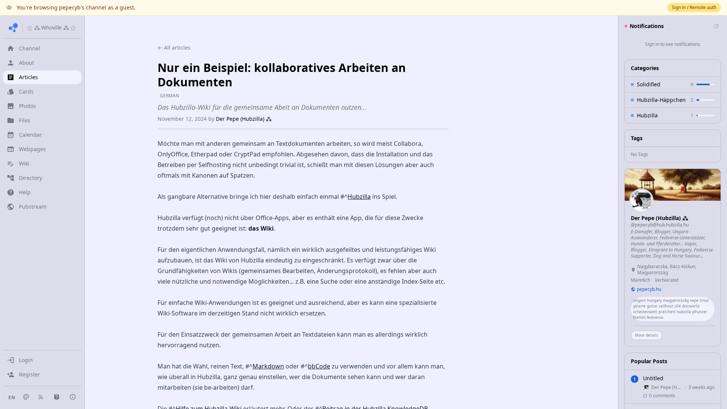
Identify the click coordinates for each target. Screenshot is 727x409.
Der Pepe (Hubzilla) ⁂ (244, 118)
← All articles (174, 47)
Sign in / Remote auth (694, 7)
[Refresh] (716, 26)
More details (646, 335)
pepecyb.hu (649, 289)
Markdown (268, 366)
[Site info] (72, 396)
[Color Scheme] (26, 396)
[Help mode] (56, 397)
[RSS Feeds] (40, 396)
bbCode (319, 366)
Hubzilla (359, 196)
